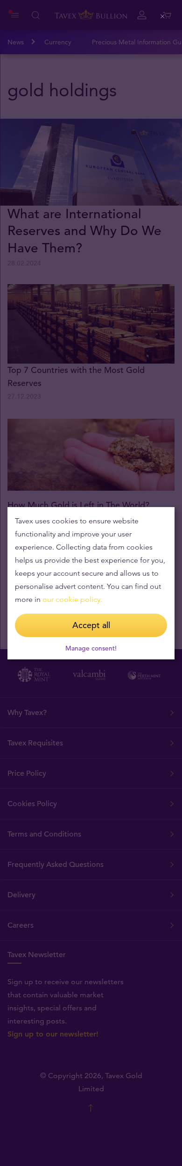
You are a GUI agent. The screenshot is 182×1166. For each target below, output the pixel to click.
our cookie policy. (72, 599)
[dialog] (91, 583)
